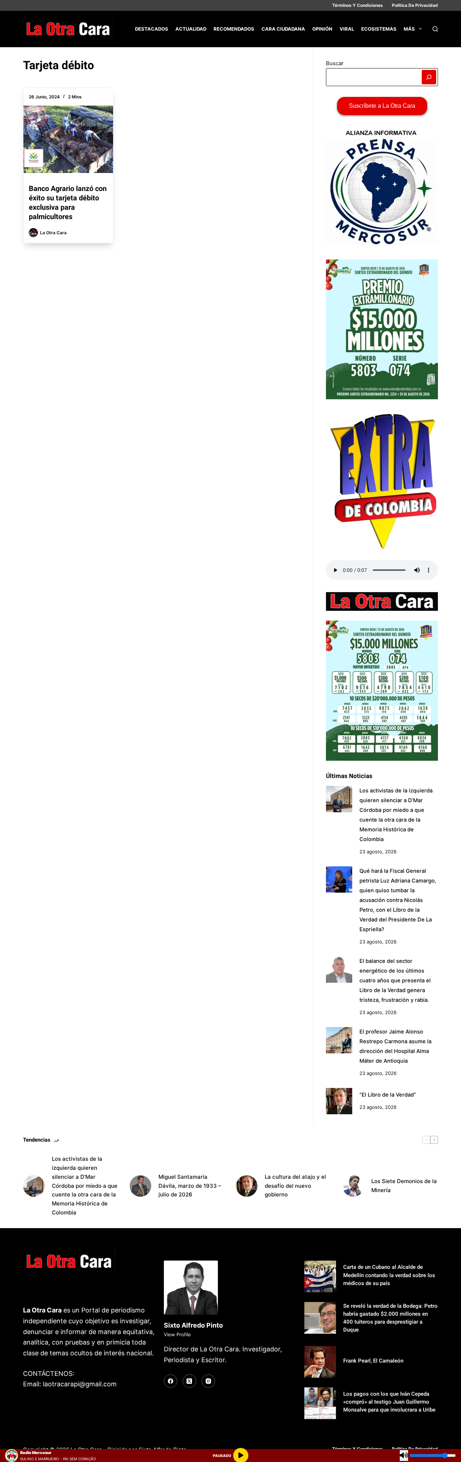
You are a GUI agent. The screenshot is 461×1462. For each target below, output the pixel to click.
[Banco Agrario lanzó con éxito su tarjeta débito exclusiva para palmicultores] (68, 139)
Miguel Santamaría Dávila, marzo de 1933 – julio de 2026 (189, 1185)
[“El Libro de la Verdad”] (339, 1101)
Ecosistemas (379, 29)
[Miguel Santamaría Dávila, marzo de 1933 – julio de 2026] (140, 1186)
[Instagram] (208, 1381)
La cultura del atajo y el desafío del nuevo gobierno (295, 1185)
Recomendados (234, 29)
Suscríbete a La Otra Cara (382, 106)
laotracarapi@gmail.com (80, 1384)
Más (409, 29)
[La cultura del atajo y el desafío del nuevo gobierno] (247, 1186)
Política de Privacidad (415, 5)
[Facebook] (171, 1381)
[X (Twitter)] (189, 1381)
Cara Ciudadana (283, 29)
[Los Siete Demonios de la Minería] (353, 1186)
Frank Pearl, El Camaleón (373, 1360)
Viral (347, 29)
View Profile (177, 1334)
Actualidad (190, 29)
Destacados (151, 29)
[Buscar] (435, 29)
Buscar (335, 63)
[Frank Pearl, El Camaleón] (320, 1362)
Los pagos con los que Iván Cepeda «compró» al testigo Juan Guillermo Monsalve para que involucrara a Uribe (389, 1402)
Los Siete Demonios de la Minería (404, 1186)
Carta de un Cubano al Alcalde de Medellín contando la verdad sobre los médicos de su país (389, 1275)
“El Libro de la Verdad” (387, 1095)
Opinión (322, 29)
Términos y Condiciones (357, 5)
